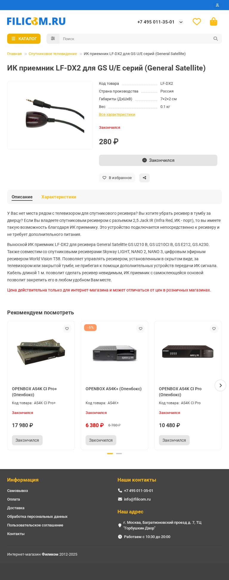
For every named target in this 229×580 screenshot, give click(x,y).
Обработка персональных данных (37, 516)
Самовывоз (17, 490)
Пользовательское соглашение (35, 525)
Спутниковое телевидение (53, 53)
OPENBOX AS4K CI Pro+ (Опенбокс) (34, 391)
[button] (9, 385)
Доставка (15, 508)
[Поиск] (216, 38)
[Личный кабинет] (217, 5)
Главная (14, 53)
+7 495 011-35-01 (156, 22)
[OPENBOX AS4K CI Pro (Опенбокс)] (188, 352)
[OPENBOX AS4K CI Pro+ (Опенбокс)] (41, 352)
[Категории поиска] (53, 39)
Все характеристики (117, 114)
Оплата (13, 499)
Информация (23, 480)
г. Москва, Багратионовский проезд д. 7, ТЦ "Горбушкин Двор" (162, 525)
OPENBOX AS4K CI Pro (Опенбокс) (180, 391)
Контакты (15, 534)
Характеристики (58, 197)
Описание (22, 197)
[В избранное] (67, 328)
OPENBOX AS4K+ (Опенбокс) (114, 388)
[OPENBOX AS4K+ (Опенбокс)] (115, 352)
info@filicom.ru (137, 499)
